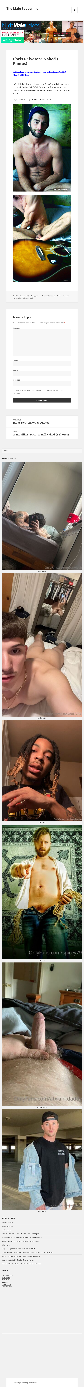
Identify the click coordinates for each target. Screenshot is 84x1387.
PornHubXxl (6, 1284)
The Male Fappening (22, 8)
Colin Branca (6, 1245)
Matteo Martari (7, 1230)
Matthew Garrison (8, 1226)
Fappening (36, 296)
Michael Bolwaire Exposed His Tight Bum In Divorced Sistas (22, 1237)
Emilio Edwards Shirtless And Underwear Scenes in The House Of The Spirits (27, 1253)
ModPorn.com (7, 1287)
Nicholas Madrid (7, 1222)
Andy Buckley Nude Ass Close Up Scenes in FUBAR (18, 1249)
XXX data (5, 1282)
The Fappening (7, 1275)
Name (16, 360)
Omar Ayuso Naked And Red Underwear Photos (18, 1260)
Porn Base (5, 1280)
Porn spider (6, 1277)
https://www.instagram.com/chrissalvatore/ (32, 99)
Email (16, 370)
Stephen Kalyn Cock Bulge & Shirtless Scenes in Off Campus (21, 1264)
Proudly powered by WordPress (25, 1383)
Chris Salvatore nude (26, 298)
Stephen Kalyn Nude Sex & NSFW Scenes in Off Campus (20, 1234)
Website (16, 380)
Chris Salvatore (49, 296)
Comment (18, 328)
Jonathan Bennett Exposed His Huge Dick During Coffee (20, 1241)
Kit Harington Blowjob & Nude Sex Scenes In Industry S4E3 (21, 1256)
